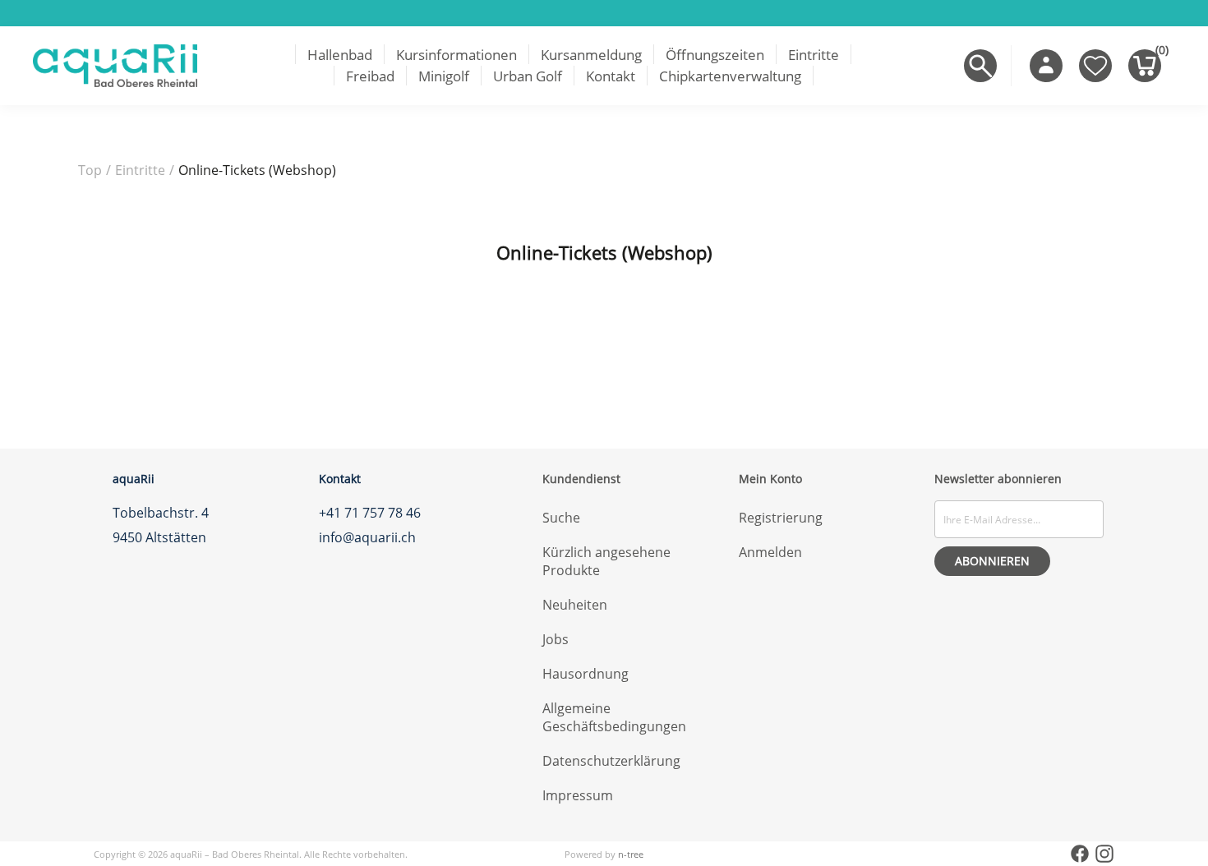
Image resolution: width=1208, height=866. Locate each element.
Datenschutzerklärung (611, 761)
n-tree (630, 854)
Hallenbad (339, 54)
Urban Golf (527, 76)
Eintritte (813, 54)
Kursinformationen (456, 54)
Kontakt (610, 76)
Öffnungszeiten (715, 54)
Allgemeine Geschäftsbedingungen (614, 717)
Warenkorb (1158, 53)
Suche (561, 518)
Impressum (577, 795)
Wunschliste (1095, 65)
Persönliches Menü (1046, 65)
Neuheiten (574, 605)
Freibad (370, 76)
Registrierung (781, 518)
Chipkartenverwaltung (730, 76)
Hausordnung (585, 674)
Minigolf (443, 76)
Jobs (555, 639)
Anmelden (770, 552)
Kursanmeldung (591, 54)
